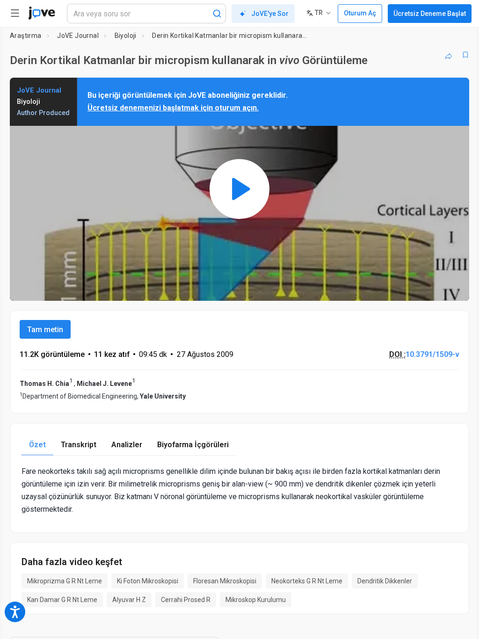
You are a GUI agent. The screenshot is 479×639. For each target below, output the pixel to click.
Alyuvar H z (129, 599)
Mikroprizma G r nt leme (64, 581)
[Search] (217, 13)
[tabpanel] (239, 490)
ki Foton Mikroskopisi (147, 581)
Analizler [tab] (126, 444)
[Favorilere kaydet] (465, 54)
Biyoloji (126, 35)
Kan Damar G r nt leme (62, 599)
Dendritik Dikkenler (384, 581)
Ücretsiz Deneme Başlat (429, 13)
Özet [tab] (37, 444)
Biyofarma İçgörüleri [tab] (193, 444)
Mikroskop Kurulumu (255, 599)
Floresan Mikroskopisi (224, 581)
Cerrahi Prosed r (185, 599)
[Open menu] (14, 13)
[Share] (448, 54)
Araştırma (26, 35)
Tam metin (45, 329)
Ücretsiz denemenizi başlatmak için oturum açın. (173, 107)
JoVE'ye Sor (270, 13)
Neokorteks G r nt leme (306, 581)
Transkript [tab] (78, 444)
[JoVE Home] (41, 13)
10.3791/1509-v (432, 354)
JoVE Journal (78, 35)
